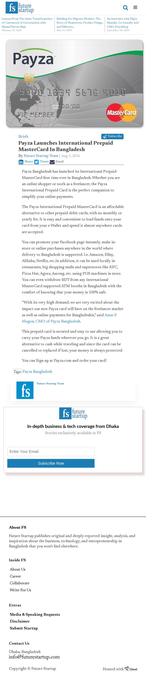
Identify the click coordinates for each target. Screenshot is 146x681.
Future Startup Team (41, 156)
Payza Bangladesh (37, 372)
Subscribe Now (51, 463)
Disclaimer (20, 622)
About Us (17, 570)
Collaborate (19, 583)
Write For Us (20, 590)
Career (15, 577)
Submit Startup (24, 629)
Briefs (23, 137)
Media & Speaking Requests (35, 615)
